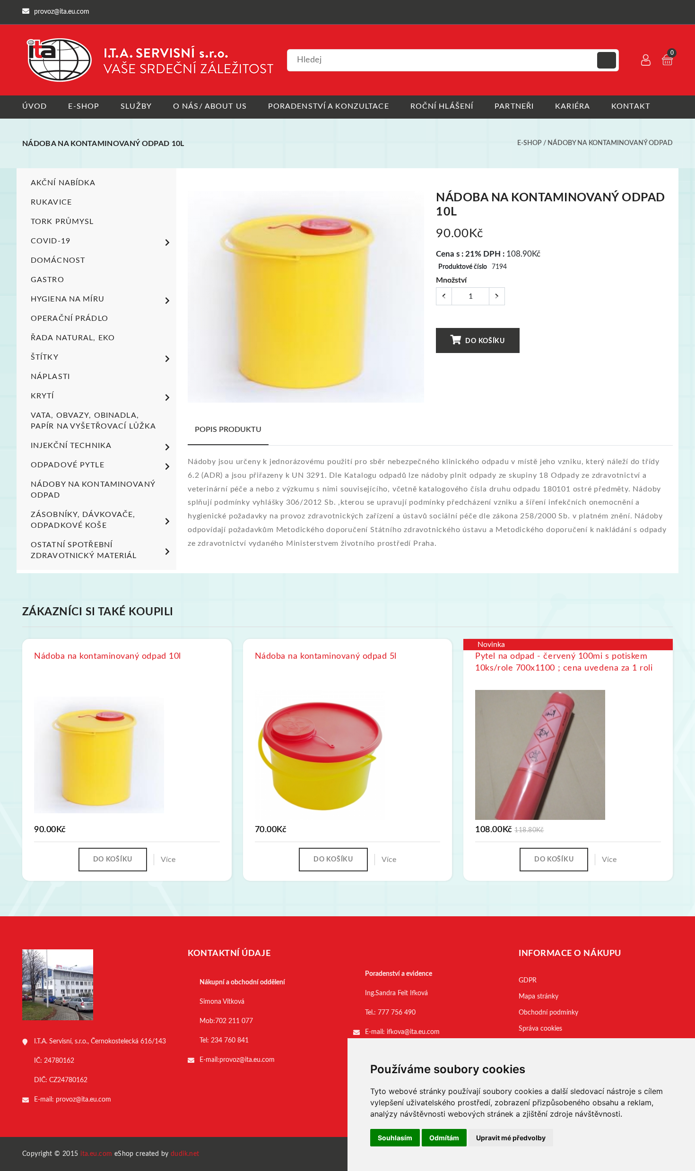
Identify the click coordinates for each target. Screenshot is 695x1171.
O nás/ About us (210, 106)
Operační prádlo (69, 318)
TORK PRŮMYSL (62, 221)
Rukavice (51, 202)
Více (168, 859)
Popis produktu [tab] (228, 429)
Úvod (34, 106)
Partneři (514, 106)
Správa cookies (540, 1028)
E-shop (83, 106)
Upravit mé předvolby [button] (511, 1138)
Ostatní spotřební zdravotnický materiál (84, 550)
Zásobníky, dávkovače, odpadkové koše (83, 520)
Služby (136, 106)
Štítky (45, 357)
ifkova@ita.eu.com (413, 1032)
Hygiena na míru (67, 299)
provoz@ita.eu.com (83, 1099)
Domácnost (58, 260)
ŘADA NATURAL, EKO (73, 338)
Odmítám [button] (444, 1138)
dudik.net (185, 1154)
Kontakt (630, 106)
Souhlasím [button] (395, 1138)
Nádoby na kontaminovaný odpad (610, 143)
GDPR (528, 980)
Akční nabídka (63, 183)
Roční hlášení (442, 106)
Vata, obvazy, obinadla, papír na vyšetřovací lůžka (93, 421)
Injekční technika (71, 445)
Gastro (47, 280)
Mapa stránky (538, 996)
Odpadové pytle (67, 465)
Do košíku (484, 341)
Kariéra (572, 106)
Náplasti (50, 376)
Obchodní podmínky (548, 1012)
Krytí (42, 396)
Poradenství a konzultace (328, 106)
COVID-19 (50, 241)
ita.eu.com (96, 1154)
